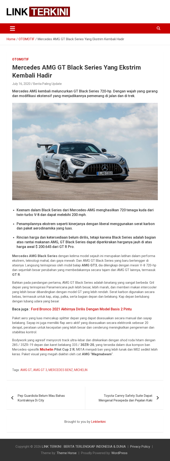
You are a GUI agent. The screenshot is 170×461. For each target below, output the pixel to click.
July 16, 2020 (21, 84)
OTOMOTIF (20, 59)
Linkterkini (98, 422)
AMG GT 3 (40, 370)
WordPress (119, 453)
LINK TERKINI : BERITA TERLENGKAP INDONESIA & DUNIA (84, 447)
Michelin (46, 349)
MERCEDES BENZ (60, 370)
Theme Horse (67, 453)
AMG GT (26, 370)
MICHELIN (80, 370)
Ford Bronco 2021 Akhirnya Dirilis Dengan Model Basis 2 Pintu (81, 309)
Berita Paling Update (47, 84)
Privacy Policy (140, 447)
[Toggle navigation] (12, 28)
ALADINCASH (20, 426)
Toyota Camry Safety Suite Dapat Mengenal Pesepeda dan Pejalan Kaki (125, 398)
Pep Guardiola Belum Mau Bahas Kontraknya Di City (41, 398)
